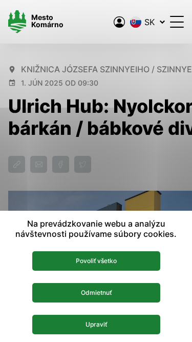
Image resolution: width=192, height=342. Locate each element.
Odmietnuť (96, 292)
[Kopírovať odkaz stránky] (16, 164)
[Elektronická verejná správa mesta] (119, 22)
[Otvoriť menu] (177, 22)
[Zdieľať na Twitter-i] (82, 164)
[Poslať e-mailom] (38, 164)
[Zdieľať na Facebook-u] (60, 164)
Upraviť (96, 324)
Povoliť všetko (96, 261)
